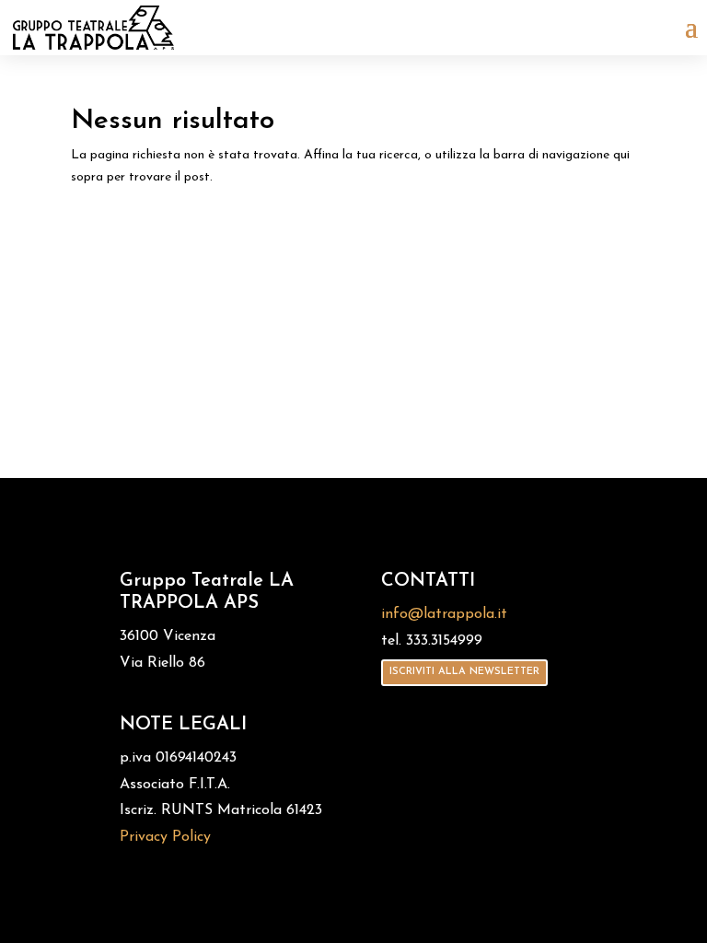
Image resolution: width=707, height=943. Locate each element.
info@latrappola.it (444, 614)
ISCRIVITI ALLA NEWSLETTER (464, 672)
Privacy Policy (165, 837)
